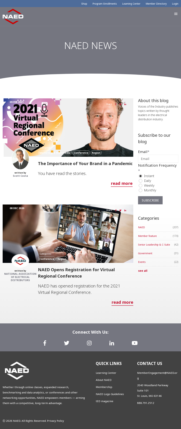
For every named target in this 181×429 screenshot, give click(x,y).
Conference (81, 152)
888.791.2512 (145, 403)
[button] (176, 13)
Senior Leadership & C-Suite (154, 244)
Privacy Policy (55, 420)
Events (142, 262)
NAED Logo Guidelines (110, 394)
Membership (104, 387)
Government (145, 253)
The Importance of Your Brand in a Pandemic (85, 163)
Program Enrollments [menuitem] (104, 3)
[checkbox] (158, 183)
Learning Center (106, 373)
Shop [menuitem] (84, 3)
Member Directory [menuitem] (156, 3)
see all (142, 271)
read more (122, 183)
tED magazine (104, 401)
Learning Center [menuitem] (131, 3)
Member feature (147, 236)
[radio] (160, 176)
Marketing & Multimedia (55, 152)
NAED (141, 227)
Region (96, 152)
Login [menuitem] (175, 3)
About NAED (104, 380)
